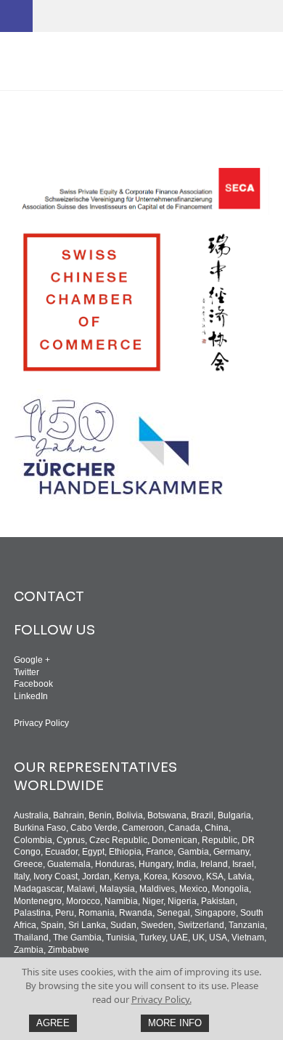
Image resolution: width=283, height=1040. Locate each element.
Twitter (26, 672)
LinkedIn (31, 696)
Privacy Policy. (161, 999)
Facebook (33, 684)
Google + (32, 660)
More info (175, 1022)
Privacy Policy (41, 723)
